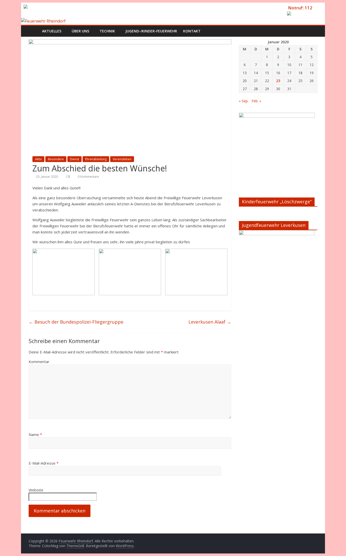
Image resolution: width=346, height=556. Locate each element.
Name (35, 434)
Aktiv (38, 159)
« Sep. (243, 100)
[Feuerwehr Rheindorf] (43, 21)
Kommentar (39, 361)
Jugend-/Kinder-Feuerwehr (151, 31)
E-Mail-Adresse (44, 463)
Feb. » (256, 100)
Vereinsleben (122, 159)
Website (36, 489)
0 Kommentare (88, 176)
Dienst (74, 159)
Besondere (56, 159)
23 (278, 80)
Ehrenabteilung (96, 159)
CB (68, 176)
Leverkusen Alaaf (209, 322)
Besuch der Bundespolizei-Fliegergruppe (76, 322)
